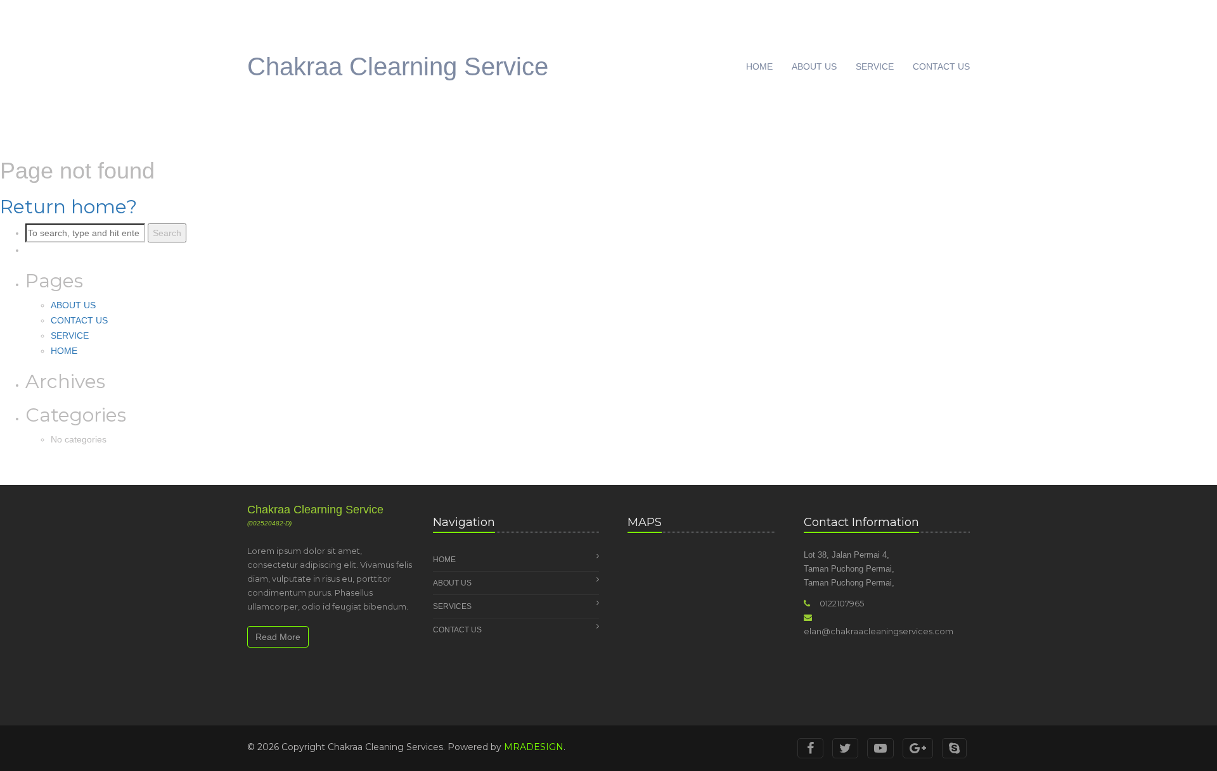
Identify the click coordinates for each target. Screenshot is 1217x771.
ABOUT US (814, 66)
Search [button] (167, 233)
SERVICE (875, 66)
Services (452, 606)
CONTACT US (941, 66)
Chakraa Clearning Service (397, 66)
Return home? (68, 206)
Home (444, 559)
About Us (452, 583)
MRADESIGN (533, 747)
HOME (759, 66)
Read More (277, 637)
